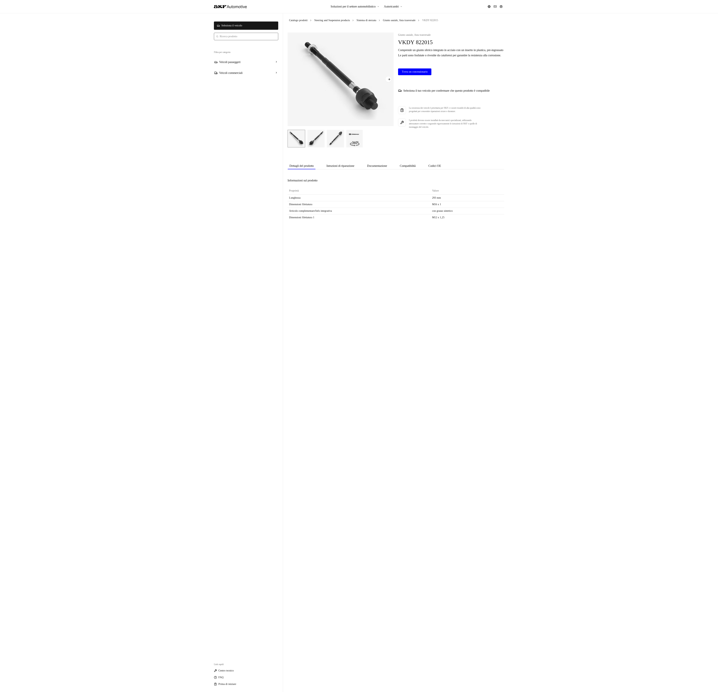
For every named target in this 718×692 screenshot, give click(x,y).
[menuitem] (355, 6)
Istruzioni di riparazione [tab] (340, 165)
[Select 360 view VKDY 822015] (354, 138)
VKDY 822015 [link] (430, 20)
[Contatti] (495, 7)
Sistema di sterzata (366, 20)
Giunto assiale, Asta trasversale (399, 20)
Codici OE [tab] (434, 165)
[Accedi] (501, 7)
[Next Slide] (388, 79)
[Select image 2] (316, 138)
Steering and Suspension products (332, 20)
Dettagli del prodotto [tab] (301, 165)
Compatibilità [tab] (408, 165)
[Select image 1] (296, 138)
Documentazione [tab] (377, 165)
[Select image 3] (335, 138)
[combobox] (246, 36)
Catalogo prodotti (298, 20)
